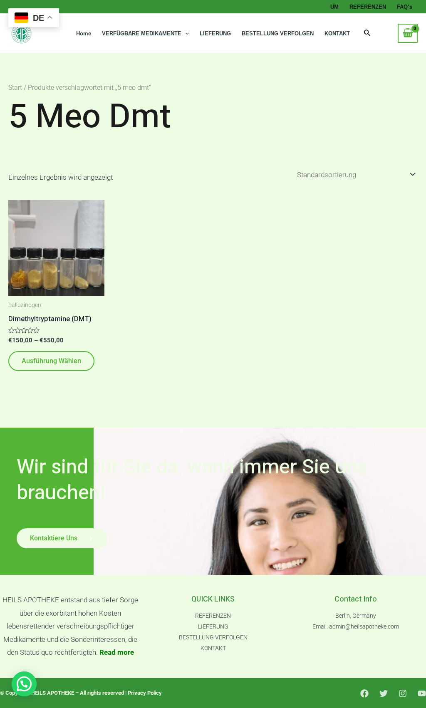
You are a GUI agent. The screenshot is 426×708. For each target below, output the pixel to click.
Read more (116, 652)
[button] (24, 683)
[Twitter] (383, 693)
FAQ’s (404, 7)
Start (15, 88)
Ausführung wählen (51, 361)
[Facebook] (364, 693)
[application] (185, 33)
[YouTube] (422, 693)
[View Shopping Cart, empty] (408, 33)
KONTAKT (337, 33)
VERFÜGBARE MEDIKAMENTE (141, 33)
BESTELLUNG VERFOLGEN (278, 33)
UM (334, 7)
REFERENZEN (367, 7)
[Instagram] (403, 693)
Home (83, 33)
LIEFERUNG (215, 33)
